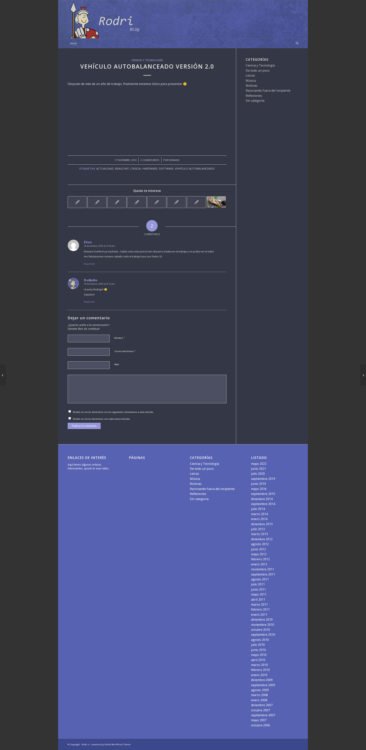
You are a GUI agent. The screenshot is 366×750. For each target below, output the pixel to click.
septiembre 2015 (263, 494)
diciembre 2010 (262, 619)
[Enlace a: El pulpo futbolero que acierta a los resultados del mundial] (176, 202)
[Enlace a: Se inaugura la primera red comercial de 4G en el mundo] (196, 202)
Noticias (251, 85)
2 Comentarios (149, 160)
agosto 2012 (260, 544)
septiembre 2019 (263, 479)
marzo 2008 (259, 695)
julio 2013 (258, 529)
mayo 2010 (258, 655)
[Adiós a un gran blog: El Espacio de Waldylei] (3, 375)
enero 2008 (259, 700)
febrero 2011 (260, 609)
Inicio (73, 43)
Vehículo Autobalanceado (195, 168)
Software (166, 168)
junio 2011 (258, 589)
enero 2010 (259, 675)
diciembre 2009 (262, 680)
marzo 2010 (259, 665)
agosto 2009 (260, 690)
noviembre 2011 (262, 569)
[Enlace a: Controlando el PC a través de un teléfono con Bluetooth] (97, 202)
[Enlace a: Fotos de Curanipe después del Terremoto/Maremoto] (117, 202)
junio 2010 (258, 650)
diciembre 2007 (262, 705)
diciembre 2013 (262, 524)
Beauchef (122, 168)
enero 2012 (259, 564)
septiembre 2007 (263, 715)
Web (116, 364)
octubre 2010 (260, 630)
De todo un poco (258, 70)
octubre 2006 (260, 725)
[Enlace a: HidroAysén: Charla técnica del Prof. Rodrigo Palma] (77, 202)
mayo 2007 (258, 720)
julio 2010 (258, 645)
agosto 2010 (260, 640)
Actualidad (104, 168)
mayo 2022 (258, 464)
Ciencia (135, 168)
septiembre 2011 (263, 574)
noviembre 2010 (262, 625)
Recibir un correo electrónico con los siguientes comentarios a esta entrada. (113, 412)
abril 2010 (258, 660)
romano (174, 160)
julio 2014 (258, 509)
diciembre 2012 (262, 539)
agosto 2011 (260, 579)
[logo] (106, 19)
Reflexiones (254, 96)
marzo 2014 (259, 514)
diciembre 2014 (262, 499)
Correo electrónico (125, 351)
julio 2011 (258, 584)
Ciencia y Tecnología (147, 60)
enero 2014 (259, 519)
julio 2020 (258, 473)
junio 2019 (258, 484)
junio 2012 (258, 549)
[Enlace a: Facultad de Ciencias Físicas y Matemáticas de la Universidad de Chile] (136, 202)
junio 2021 (258, 469)
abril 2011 (258, 599)
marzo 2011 (259, 604)
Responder (89, 263)
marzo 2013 (259, 534)
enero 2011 (259, 614)
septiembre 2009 (263, 685)
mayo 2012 (258, 554)
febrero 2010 (260, 670)
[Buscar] (295, 43)
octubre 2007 (260, 710)
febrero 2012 (260, 559)
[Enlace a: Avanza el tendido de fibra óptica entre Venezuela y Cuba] (156, 202)
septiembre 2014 (263, 504)
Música (251, 80)
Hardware (149, 168)
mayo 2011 (258, 594)
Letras (250, 75)
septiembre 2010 (263, 634)
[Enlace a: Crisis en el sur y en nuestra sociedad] (216, 202)
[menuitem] (295, 43)
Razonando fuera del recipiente (268, 90)
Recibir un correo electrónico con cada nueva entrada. (101, 418)
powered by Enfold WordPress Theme (111, 744)
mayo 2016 (258, 489)
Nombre (119, 337)
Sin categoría (255, 100)
